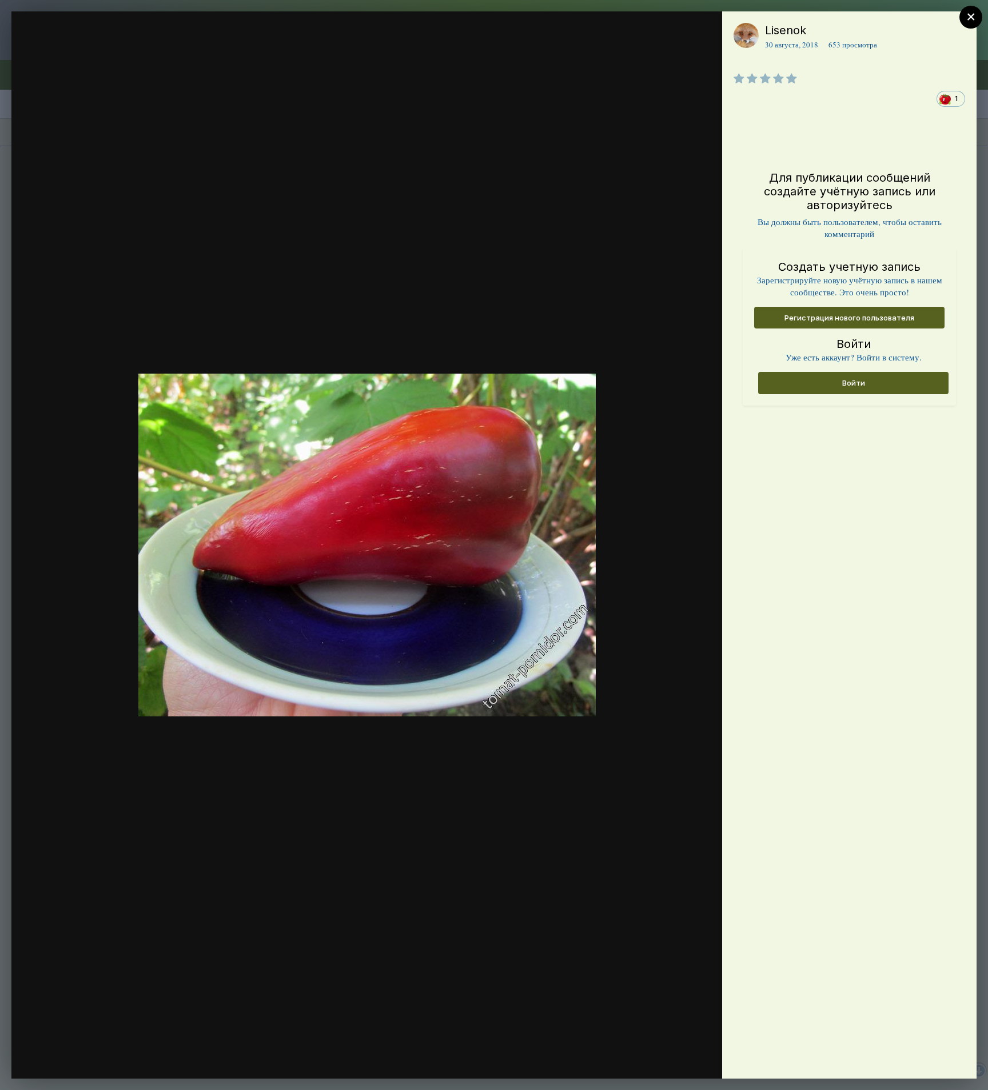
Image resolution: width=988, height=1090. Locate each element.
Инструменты (672, 1058)
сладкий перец (97, 53)
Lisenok (785, 30)
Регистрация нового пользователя (849, 317)
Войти (853, 382)
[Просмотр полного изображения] (702, 32)
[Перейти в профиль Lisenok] (746, 35)
